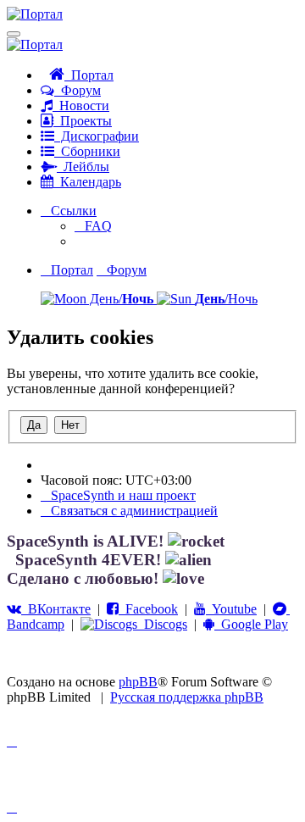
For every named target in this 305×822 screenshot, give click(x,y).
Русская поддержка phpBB (186, 697)
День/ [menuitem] (119, 299)
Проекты (82, 121)
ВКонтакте (56, 609)
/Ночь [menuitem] (226, 299)
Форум (77, 90)
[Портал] (35, 14)
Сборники (87, 151)
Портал (89, 75)
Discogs (162, 624)
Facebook (148, 609)
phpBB (138, 682)
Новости (81, 105)
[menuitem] (93, 226)
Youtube (231, 609)
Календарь (87, 182)
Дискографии (96, 136)
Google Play (251, 624)
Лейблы (83, 166)
